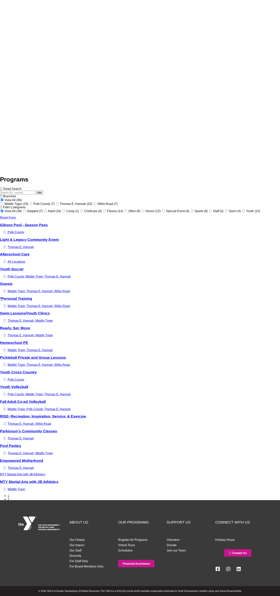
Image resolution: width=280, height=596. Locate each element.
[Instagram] (228, 569)
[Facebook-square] (217, 569)
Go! (40, 192)
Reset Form (8, 217)
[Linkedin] (238, 569)
